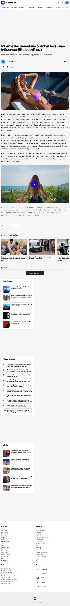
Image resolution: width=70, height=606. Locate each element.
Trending (14, 7)
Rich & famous (5, 541)
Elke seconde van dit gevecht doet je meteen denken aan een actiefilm (21, 486)
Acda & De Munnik (41, 543)
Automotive (4, 556)
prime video (5, 225)
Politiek (58, 7)
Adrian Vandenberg (41, 552)
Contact (40, 602)
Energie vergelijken (6, 577)
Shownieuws (49, 7)
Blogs (2, 558)
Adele (38, 551)
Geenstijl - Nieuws (6, 570)
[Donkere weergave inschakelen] (62, 3)
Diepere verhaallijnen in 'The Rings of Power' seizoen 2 (21, 287)
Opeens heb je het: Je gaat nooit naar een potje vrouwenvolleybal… (21, 460)
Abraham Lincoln (41, 541)
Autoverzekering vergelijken (9, 579)
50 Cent (38, 532)
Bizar (64, 7)
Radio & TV (4, 552)
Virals (2, 545)
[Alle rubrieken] (67, 7)
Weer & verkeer (5, 554)
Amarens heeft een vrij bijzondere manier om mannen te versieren (21, 468)
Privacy (30, 602)
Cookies (35, 602)
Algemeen (22, 7)
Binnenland (31, 7)
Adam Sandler (40, 549)
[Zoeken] (58, 3)
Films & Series (5, 42)
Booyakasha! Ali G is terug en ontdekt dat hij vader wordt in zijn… (21, 451)
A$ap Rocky (39, 536)
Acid (37, 545)
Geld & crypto (5, 547)
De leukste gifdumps (7, 581)
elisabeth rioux (15, 225)
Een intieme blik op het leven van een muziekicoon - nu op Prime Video (21, 313)
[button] (4, 250)
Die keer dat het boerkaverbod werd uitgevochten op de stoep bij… (21, 477)
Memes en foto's (6, 583)
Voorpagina (5, 7)
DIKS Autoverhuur (6, 572)
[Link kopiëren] (17, 67)
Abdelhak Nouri (40, 539)
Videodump (4, 574)
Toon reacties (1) (35, 273)
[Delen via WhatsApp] (12, 67)
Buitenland (40, 7)
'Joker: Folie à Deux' (42, 530)
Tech (2, 543)
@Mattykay (39, 534)
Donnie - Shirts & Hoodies (8, 576)
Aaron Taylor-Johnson (42, 537)
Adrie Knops (39, 554)
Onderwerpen (5, 560)
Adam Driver (40, 547)
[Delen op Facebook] (3, 67)
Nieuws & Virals (5, 568)
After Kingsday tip (41, 556)
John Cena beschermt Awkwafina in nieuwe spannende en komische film (21, 296)
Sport (2, 549)
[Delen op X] (8, 67)
